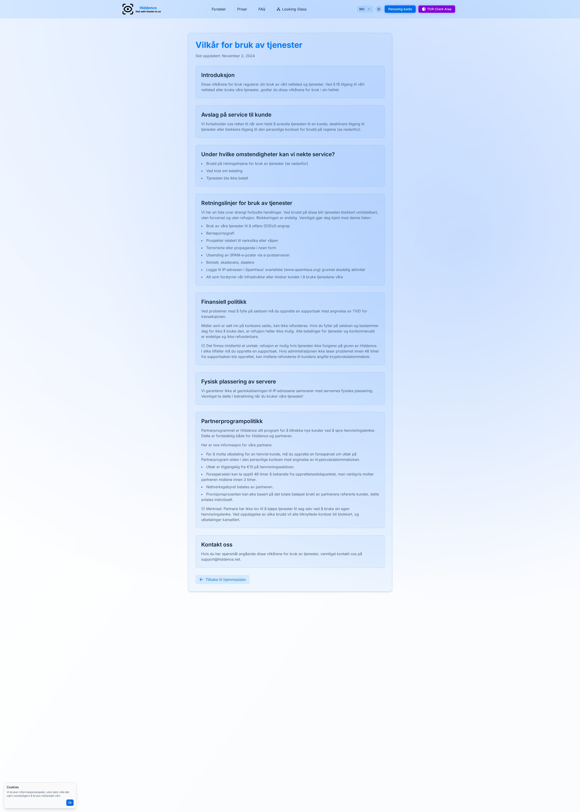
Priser (242, 9)
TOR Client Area (439, 9)
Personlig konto (400, 9)
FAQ (261, 9)
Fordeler (219, 9)
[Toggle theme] (379, 9)
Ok (70, 802)
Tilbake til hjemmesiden (226, 579)
